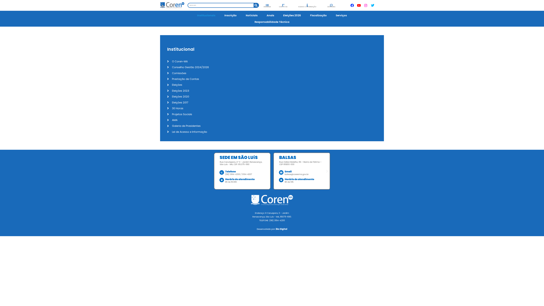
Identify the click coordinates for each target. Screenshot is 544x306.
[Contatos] (283, 5)
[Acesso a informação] (307, 5)
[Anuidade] (267, 5)
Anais (270, 15)
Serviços (341, 15)
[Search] (256, 5)
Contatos (283, 7)
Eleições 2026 (292, 15)
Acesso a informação (307, 7)
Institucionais (206, 15)
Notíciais (252, 15)
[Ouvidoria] (331, 5)
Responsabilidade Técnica (272, 22)
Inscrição (230, 15)
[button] (276, 171)
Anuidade (267, 7)
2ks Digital (281, 229)
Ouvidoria (331, 7)
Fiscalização (318, 15)
